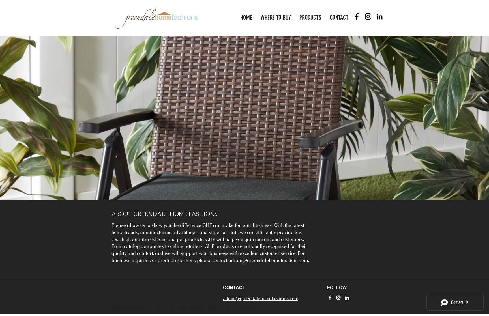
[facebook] (357, 16)
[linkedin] (379, 16)
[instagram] (368, 16)
